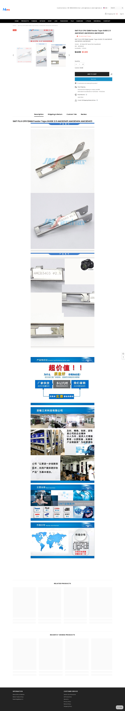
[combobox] (115, 8)
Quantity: (77, 61)
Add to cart (92, 74)
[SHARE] (110, 74)
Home (14, 25)
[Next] (69, 55)
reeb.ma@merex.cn (97, 8)
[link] (24, 620)
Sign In (122, 14)
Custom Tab (72, 114)
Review (84, 114)
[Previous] (13, 55)
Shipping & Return (55, 114)
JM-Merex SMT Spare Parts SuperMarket (90, 44)
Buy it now (93, 79)
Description (39, 114)
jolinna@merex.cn (86, 8)
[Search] (117, 8)
